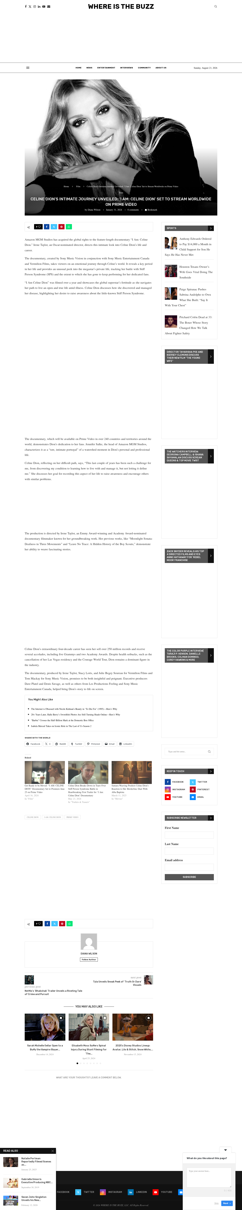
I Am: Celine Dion (52, 817)
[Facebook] (26, 6)
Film (78, 186)
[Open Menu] (28, 68)
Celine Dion (33, 817)
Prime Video (72, 817)
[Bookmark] (61, 1018)
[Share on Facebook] (46, 226)
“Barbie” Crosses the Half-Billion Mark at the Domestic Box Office (62, 720)
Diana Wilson (94, 209)
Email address (174, 860)
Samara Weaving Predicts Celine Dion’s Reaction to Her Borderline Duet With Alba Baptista (130, 789)
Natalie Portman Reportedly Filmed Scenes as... (36, 1161)
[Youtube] (43, 6)
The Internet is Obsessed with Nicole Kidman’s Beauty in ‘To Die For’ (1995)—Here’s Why (74, 708)
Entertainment (106, 68)
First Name (172, 828)
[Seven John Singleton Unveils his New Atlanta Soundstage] (10, 1201)
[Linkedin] (39, 6)
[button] (29, 1038)
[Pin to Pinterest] (61, 226)
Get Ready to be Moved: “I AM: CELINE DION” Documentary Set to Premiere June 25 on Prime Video (45, 789)
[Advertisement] (121, 38)
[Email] (48, 6)
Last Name (172, 844)
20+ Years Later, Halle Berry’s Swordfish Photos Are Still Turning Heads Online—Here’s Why (75, 714)
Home (78, 68)
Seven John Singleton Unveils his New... (33, 1199)
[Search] (215, 6)
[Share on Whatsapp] (69, 226)
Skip (216, 1203)
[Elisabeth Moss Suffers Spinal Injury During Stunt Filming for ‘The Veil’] (89, 1027)
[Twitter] (30, 6)
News (89, 68)
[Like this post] (39, 226)
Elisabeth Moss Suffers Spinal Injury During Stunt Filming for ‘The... (89, 1049)
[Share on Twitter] (54, 226)
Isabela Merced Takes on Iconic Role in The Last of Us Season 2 (61, 726)
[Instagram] (34, 6)
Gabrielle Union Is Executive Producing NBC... (37, 1181)
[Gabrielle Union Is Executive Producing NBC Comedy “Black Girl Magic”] (10, 1183)
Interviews (126, 68)
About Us (161, 68)
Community (144, 68)
